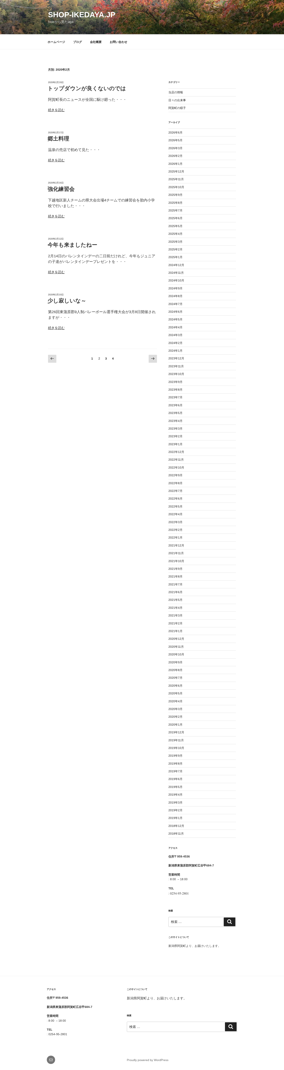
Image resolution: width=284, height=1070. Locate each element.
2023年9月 (175, 382)
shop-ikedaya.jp (81, 14)
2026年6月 (175, 132)
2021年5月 (175, 599)
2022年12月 (176, 452)
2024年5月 (175, 319)
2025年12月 (176, 171)
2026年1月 (175, 163)
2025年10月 (176, 187)
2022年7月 (175, 490)
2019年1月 (175, 818)
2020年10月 (176, 654)
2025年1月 (175, 257)
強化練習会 (61, 189)
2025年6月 (175, 218)
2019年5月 (175, 787)
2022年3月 (175, 522)
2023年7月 (175, 397)
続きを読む (56, 110)
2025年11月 (176, 179)
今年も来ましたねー (72, 245)
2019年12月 (176, 732)
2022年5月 (175, 506)
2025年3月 (175, 241)
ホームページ (56, 42)
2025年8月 (175, 202)
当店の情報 (175, 92)
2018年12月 (176, 826)
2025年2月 (175, 249)
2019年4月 (175, 794)
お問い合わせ (118, 42)
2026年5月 (175, 140)
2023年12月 (176, 358)
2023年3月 (175, 428)
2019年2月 (175, 810)
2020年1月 (175, 724)
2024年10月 (176, 280)
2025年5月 (175, 226)
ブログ (77, 42)
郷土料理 (58, 138)
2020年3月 (175, 709)
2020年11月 (176, 646)
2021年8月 (175, 576)
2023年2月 (175, 436)
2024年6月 (175, 311)
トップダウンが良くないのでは (87, 88)
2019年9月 (175, 755)
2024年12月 (176, 265)
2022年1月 (175, 537)
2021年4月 (175, 607)
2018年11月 (176, 833)
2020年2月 (175, 716)
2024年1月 (175, 350)
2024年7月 (175, 304)
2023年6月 (175, 405)
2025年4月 (175, 233)
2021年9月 (175, 568)
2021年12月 (176, 545)
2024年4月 (175, 327)
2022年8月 (175, 483)
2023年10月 (176, 374)
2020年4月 (175, 701)
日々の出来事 (177, 100)
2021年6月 (175, 592)
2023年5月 (175, 413)
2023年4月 (175, 420)
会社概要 (96, 42)
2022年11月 (176, 459)
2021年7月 (175, 584)
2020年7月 (175, 677)
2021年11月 (176, 553)
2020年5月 (175, 693)
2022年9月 (175, 475)
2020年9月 (175, 662)
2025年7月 (175, 210)
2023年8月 (175, 389)
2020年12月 (176, 638)
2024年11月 (176, 272)
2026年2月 (175, 156)
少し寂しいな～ (67, 301)
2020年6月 (175, 685)
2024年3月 (175, 335)
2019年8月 (175, 763)
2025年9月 (175, 194)
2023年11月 (176, 366)
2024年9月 (175, 288)
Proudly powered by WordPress (147, 1060)
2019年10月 (176, 748)
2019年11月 (176, 740)
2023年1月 (175, 444)
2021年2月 (175, 623)
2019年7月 (175, 771)
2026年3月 (175, 148)
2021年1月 (175, 631)
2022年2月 (175, 529)
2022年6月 (175, 498)
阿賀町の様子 (177, 108)
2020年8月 (175, 670)
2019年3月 (175, 802)
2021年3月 (175, 615)
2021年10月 (176, 561)
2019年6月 (175, 779)
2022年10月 (176, 467)
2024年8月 (175, 296)
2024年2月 (175, 343)
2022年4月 (175, 514)
